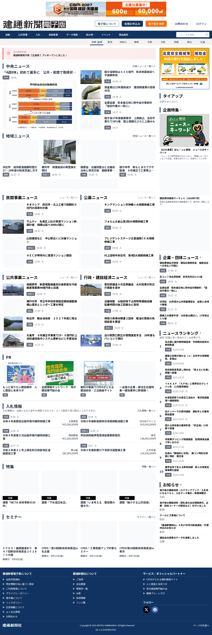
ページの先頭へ (201, 625)
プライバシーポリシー (16, 593)
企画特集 (171, 109)
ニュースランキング (180, 333)
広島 (202, 42)
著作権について (12, 598)
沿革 (77, 593)
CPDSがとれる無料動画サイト (160, 579)
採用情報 (79, 598)
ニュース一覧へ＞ (68, 197)
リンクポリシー (12, 602)
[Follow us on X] (146, 609)
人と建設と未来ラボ (155, 584)
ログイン (201, 24)
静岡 (136, 42)
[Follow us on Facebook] (155, 609)
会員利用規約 (11, 579)
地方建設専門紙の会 (155, 588)
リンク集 (79, 602)
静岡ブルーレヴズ (154, 593)
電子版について (107, 24)
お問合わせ (181, 24)
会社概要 (79, 584)
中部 (149, 42)
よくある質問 (11, 611)
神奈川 (123, 42)
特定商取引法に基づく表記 (18, 584)
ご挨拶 (78, 579)
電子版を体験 (156, 24)
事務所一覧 (80, 588)
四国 (176, 42)
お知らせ (171, 484)
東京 (110, 42)
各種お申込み (132, 24)
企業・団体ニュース (181, 257)
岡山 (189, 42)
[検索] (206, 34)
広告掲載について (14, 607)
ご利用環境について (15, 588)
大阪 (163, 42)
